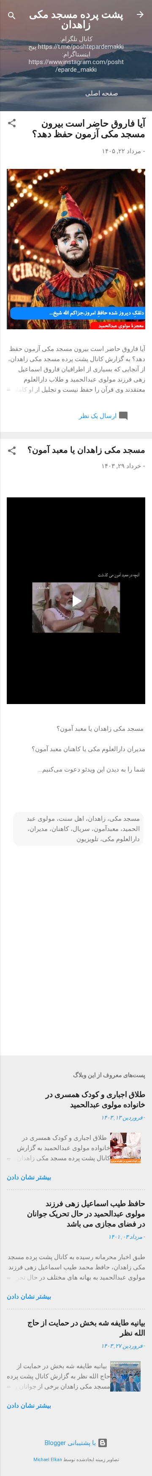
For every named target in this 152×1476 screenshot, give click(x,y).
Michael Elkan (47, 1459)
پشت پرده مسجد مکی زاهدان (76, 19)
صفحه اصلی (101, 93)
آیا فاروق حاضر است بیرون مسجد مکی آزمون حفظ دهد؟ (88, 128)
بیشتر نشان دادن (29, 1177)
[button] (12, 124)
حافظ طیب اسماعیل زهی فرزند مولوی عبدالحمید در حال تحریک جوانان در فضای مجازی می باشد (86, 1213)
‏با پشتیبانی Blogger (71, 1443)
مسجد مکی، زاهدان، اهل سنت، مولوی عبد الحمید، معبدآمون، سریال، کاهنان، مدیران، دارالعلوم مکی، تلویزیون (83, 829)
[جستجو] (12, 17)
